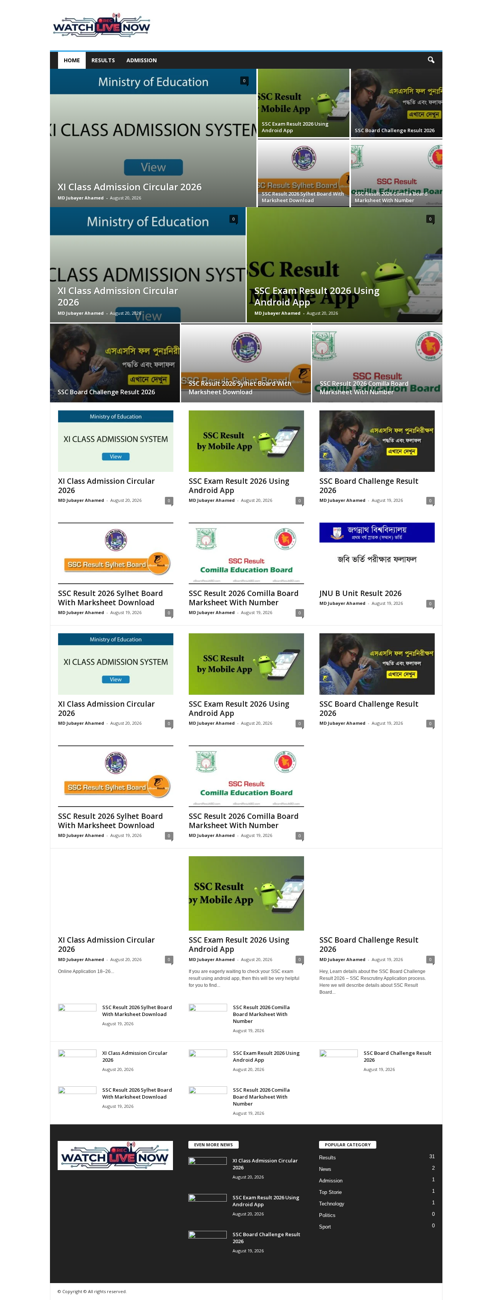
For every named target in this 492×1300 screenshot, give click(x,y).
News (325, 1169)
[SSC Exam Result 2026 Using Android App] (303, 103)
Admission (141, 60)
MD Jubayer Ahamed (81, 198)
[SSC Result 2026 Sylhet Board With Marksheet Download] (303, 173)
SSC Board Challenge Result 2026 (394, 130)
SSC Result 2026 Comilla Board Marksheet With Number (391, 197)
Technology (331, 1204)
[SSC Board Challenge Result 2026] (396, 103)
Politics (327, 1215)
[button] (430, 60)
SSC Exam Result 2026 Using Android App (295, 127)
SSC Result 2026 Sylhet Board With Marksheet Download (303, 197)
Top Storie (330, 1192)
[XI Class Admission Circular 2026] (153, 138)
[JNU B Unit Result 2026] (377, 553)
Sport (325, 1227)
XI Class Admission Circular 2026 (130, 186)
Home (72, 60)
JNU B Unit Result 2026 (360, 593)
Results (103, 60)
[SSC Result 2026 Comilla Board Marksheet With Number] (396, 173)
